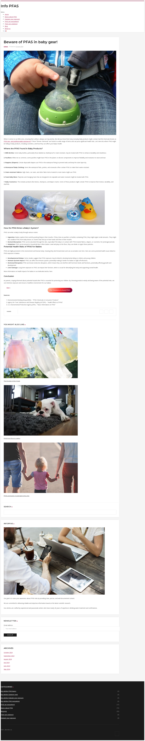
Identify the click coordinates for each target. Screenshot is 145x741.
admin (6, 46)
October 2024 (8, 652)
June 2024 (7, 666)
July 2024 (6, 663)
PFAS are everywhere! (12, 21)
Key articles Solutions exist (9, 695)
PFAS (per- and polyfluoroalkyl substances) (17, 141)
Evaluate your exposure (12, 19)
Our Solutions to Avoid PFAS (60, 290)
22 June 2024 (19, 46)
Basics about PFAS (11, 17)
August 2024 (8, 659)
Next (8, 288)
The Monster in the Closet (12, 381)
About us (7, 29)
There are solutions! (11, 24)
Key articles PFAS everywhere (10, 701)
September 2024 (9, 656)
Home (7, 14)
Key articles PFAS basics (8, 691)
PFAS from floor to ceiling (12, 438)
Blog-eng (4, 711)
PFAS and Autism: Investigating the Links (16, 496)
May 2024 (7, 669)
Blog (6, 26)
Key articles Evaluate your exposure (12, 698)
